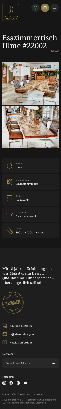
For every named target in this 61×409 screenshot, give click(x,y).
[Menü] (54, 8)
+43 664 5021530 (20, 325)
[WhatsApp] (35, 8)
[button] (54, 8)
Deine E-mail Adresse (18, 363)
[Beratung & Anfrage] (45, 8)
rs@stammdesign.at (22, 334)
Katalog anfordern (20, 342)
